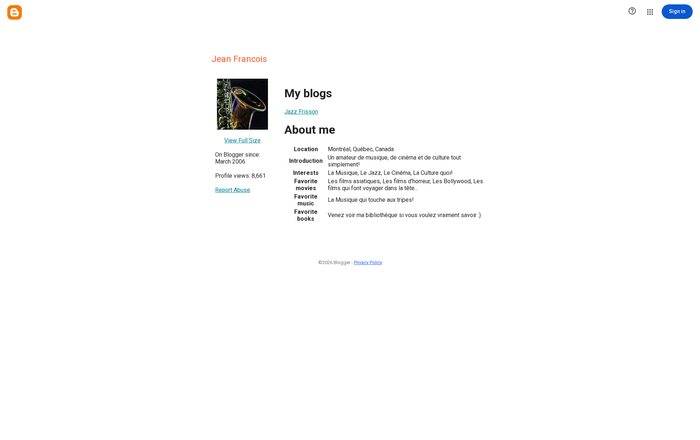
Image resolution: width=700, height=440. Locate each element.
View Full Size (242, 140)
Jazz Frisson (301, 111)
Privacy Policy (368, 262)
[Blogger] (14, 12)
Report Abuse (232, 189)
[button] (632, 11)
